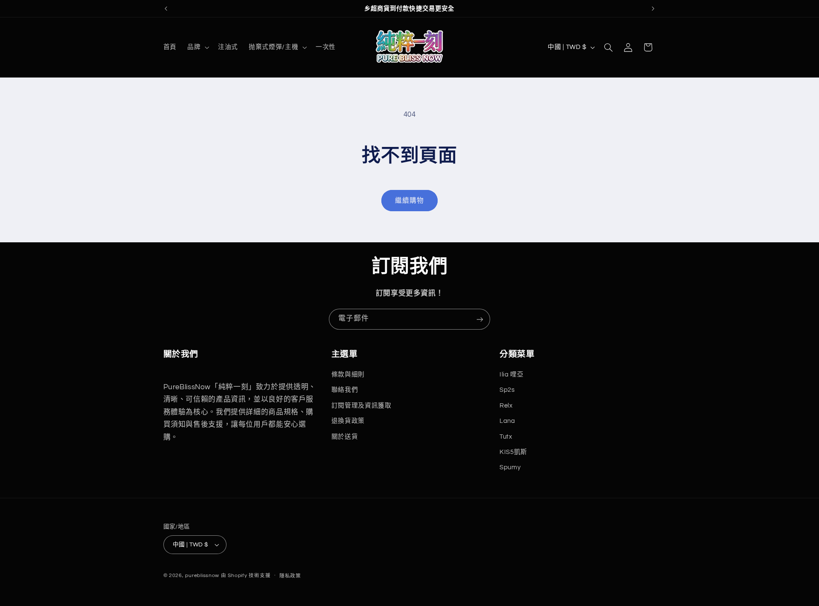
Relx (506, 405)
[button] (197, 47)
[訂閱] (480, 319)
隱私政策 (290, 576)
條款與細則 (348, 374)
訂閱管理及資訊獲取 (361, 405)
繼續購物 (409, 200)
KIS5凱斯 (513, 452)
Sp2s (507, 390)
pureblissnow (202, 575)
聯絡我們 (344, 390)
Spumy (510, 467)
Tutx (506, 437)
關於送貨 (344, 437)
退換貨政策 (348, 421)
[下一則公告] (653, 8)
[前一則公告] (166, 8)
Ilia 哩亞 (511, 374)
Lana (507, 421)
